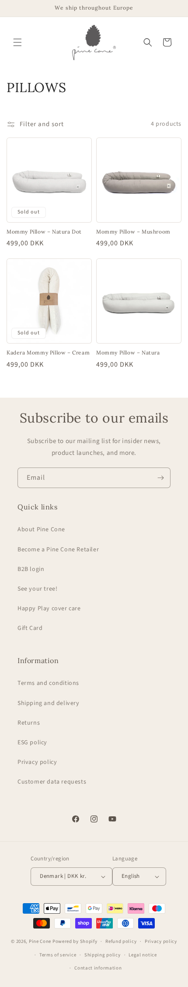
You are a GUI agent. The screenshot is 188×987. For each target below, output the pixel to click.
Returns (28, 723)
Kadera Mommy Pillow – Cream (48, 352)
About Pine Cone (41, 529)
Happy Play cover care (49, 608)
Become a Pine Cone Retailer (58, 549)
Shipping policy (102, 955)
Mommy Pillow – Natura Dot (44, 231)
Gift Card (29, 628)
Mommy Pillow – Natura (128, 352)
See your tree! (37, 589)
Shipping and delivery (48, 703)
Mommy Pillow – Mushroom (133, 231)
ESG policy (32, 742)
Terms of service (57, 955)
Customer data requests (51, 781)
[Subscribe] (160, 478)
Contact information (98, 968)
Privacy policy (37, 762)
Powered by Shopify (74, 941)
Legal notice (143, 955)
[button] (17, 42)
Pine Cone (40, 941)
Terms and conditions (48, 683)
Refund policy (120, 941)
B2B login (30, 569)
